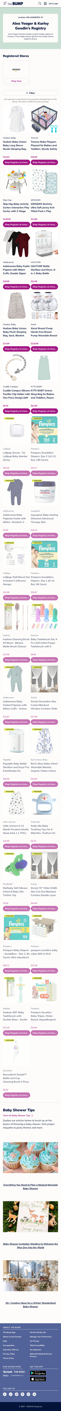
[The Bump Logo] (15, 3)
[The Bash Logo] (19, 1372)
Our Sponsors (35, 1350)
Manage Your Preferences (41, 1337)
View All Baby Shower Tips (16, 1115)
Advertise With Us (11, 1350)
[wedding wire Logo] (17, 1375)
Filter (32, 92)
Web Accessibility (37, 1345)
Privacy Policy (9, 1354)
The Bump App (9, 1332)
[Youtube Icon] (28, 1394)
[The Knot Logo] (7, 1372)
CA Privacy (34, 1341)
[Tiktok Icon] (10, 1394)
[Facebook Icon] (5, 1394)
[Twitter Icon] (34, 1394)
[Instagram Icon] (16, 1394)
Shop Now (16, 81)
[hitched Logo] (6, 1375)
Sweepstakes (9, 1345)
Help (5, 1341)
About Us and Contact (12, 1337)
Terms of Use (8, 1358)
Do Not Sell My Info (38, 1332)
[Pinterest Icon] (22, 1394)
